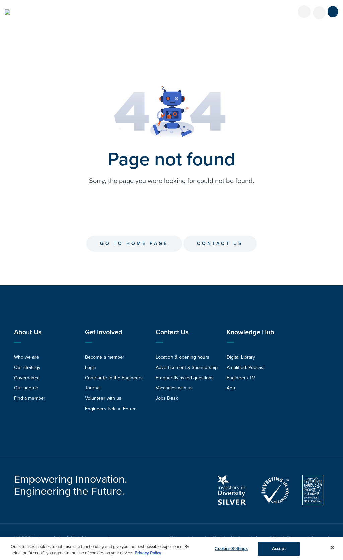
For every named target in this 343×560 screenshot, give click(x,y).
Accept (279, 548)
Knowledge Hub (250, 332)
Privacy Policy (148, 553)
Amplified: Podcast (246, 367)
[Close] (332, 547)
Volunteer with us (103, 398)
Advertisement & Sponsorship (187, 367)
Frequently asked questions (185, 378)
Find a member (29, 398)
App (231, 388)
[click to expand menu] (333, 11)
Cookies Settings (231, 548)
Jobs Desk (167, 398)
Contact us (220, 243)
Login (90, 367)
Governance (27, 378)
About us (27, 332)
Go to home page (134, 243)
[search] (319, 12)
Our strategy (27, 367)
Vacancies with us (174, 388)
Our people (26, 388)
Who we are (26, 357)
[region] (171, 548)
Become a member (104, 357)
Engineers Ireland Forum (110, 409)
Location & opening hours (182, 357)
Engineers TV (241, 378)
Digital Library (241, 357)
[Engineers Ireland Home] (7, 12)
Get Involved (103, 332)
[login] (304, 11)
